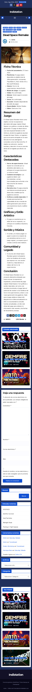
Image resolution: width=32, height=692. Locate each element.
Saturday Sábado (14, 538)
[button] (26, 18)
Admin (13, 40)
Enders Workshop (8, 546)
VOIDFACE (9, 343)
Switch (19, 29)
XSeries (14, 31)
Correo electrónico (9, 449)
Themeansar (16, 684)
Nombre (6, 439)
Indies (16, 341)
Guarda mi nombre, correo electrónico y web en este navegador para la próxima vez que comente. (15, 473)
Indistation (16, 11)
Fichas (10, 27)
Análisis (5, 27)
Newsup (25, 682)
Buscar (5, 490)
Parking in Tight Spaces (10, 527)
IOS (14, 27)
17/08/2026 (9, 606)
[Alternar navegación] (15, 18)
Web (4, 459)
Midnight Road (7, 522)
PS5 (15, 29)
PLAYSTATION (9, 29)
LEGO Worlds (20, 319)
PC (4, 29)
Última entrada (7, 31)
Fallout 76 (18, 554)
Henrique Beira (7, 550)
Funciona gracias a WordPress (11, 682)
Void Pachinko (11, 379)
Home (5, 688)
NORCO (8, 319)
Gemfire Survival (12, 361)
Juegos (18, 27)
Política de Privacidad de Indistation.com (18, 688)
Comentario (7, 406)
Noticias (24, 27)
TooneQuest (13, 542)
